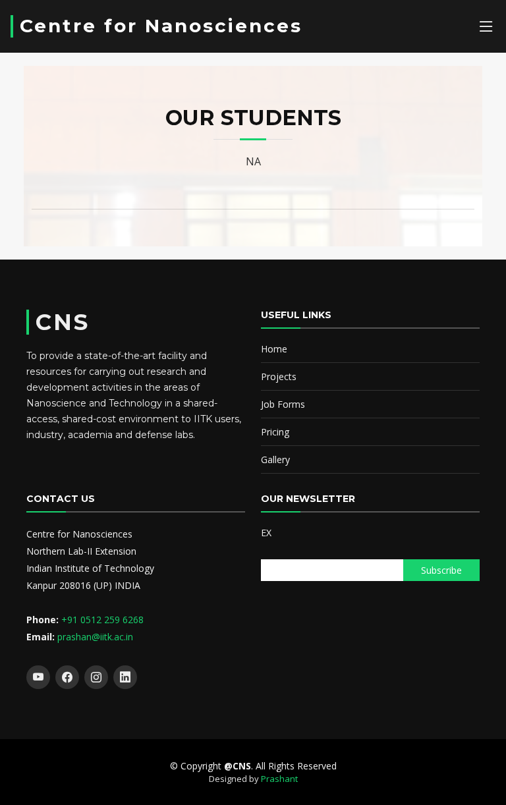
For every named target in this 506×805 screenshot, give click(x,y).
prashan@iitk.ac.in (95, 636)
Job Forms (283, 404)
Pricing (275, 432)
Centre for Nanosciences (161, 25)
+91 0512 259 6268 (102, 619)
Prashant (279, 779)
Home (274, 349)
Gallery (275, 459)
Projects (278, 376)
